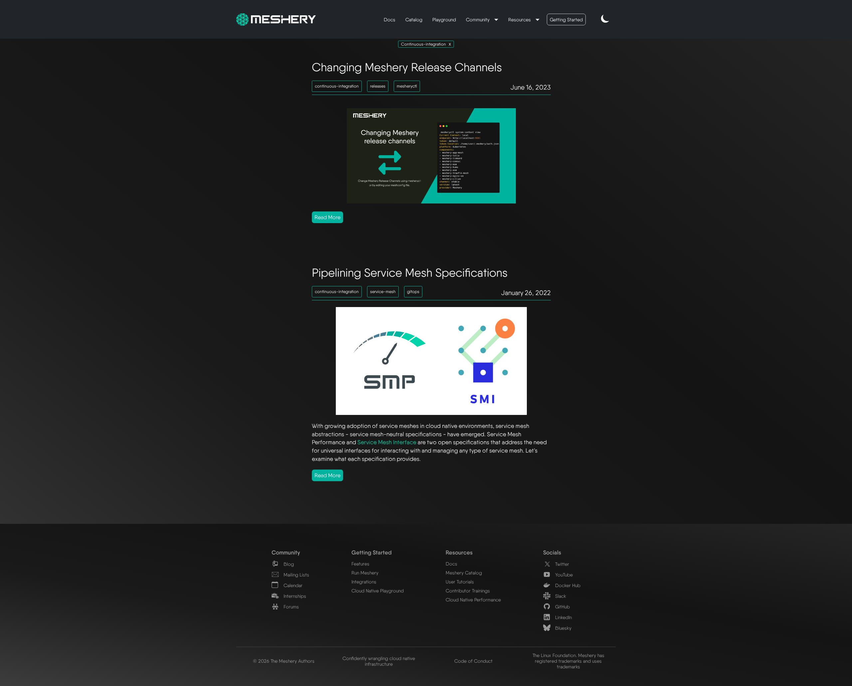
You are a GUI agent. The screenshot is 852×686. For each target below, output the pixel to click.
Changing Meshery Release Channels (407, 67)
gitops (413, 291)
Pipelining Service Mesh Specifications (410, 272)
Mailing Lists (295, 574)
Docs (389, 19)
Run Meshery (364, 572)
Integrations (363, 581)
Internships (294, 596)
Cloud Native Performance (473, 599)
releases (377, 86)
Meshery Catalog (464, 572)
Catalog (413, 19)
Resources (520, 19)
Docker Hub (567, 585)
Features (360, 563)
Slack (560, 596)
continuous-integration (337, 86)
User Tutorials (460, 581)
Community (478, 19)
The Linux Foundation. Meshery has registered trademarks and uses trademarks (568, 660)
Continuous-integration (423, 44)
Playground (444, 19)
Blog (288, 564)
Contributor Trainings (468, 590)
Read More (327, 217)
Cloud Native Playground (377, 590)
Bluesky (562, 628)
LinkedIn (563, 617)
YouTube (563, 574)
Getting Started (566, 19)
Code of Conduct (473, 661)
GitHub (562, 606)
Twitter (561, 564)
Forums (290, 606)
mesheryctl (407, 86)
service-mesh (383, 291)
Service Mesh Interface (386, 442)
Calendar (292, 585)
